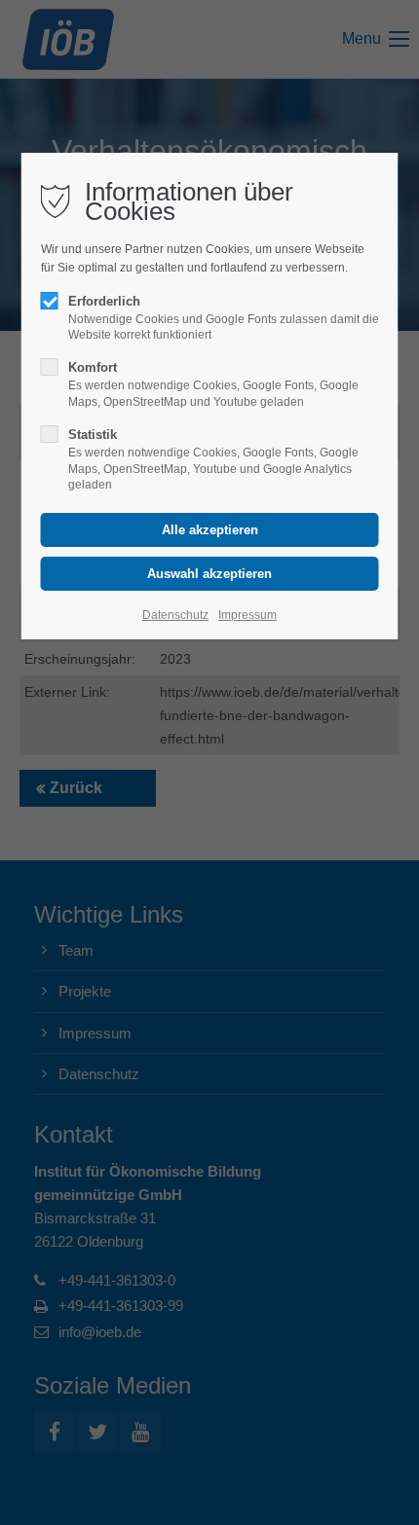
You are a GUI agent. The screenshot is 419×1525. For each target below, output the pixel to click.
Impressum (247, 615)
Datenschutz (175, 615)
